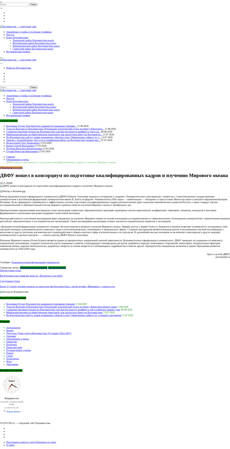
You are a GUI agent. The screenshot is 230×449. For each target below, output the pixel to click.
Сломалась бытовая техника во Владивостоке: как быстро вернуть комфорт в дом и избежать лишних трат (63, 309)
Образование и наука (11, 167)
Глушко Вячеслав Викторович (22, 151)
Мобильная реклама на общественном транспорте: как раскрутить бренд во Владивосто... (54, 134)
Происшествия (14, 347)
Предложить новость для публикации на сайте (31, 442)
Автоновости (13, 327)
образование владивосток (33, 267)
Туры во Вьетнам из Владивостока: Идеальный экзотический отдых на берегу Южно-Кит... (55, 129)
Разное (9, 353)
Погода (10, 34)
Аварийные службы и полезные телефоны (29, 32)
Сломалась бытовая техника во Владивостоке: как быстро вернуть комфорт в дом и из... (53, 131)
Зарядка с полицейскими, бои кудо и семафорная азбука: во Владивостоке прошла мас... (53, 140)
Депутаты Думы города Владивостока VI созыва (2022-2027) (38, 333)
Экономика (12, 364)
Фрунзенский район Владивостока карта (34, 43)
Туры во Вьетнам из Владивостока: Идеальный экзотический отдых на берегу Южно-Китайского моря (61, 306)
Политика (11, 344)
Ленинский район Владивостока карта (33, 40)
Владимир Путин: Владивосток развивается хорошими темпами (40, 304)
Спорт (9, 356)
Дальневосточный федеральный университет (35, 262)
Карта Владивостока (17, 37)
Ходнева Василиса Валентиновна (24, 148)
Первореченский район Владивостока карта (36, 46)
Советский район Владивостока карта (33, 48)
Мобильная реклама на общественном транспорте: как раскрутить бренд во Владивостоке (54, 312)
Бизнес (10, 330)
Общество (11, 341)
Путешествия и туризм (18, 350)
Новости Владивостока (18, 68)
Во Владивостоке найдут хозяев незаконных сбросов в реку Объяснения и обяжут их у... (53, 137)
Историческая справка (18, 51)
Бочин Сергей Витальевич (20, 145)
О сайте (10, 445)
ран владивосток (57, 267)
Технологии (12, 358)
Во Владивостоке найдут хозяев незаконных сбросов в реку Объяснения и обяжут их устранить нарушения (63, 315)
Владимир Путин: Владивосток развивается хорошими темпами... (41, 126)
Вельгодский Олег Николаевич (23, 143)
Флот (9, 361)
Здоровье (11, 336)
